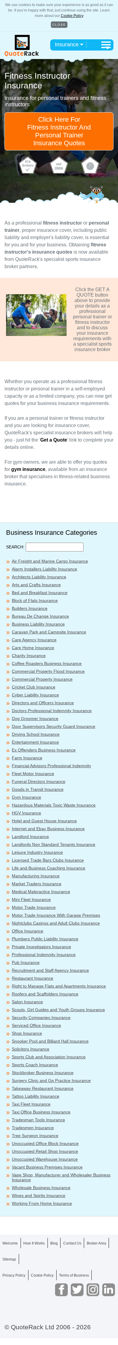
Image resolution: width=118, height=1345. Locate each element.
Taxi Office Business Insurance (41, 1112)
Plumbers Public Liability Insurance (45, 938)
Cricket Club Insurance (33, 687)
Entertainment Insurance (35, 742)
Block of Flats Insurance (35, 600)
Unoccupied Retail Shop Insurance (45, 1151)
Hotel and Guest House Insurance (44, 820)
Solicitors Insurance (30, 1049)
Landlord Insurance (30, 836)
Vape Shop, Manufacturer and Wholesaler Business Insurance (61, 1177)
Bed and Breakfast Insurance (39, 592)
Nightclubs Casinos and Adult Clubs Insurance (56, 923)
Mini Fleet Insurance (31, 899)
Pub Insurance (26, 962)
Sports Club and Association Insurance (49, 1056)
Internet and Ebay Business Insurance (48, 828)
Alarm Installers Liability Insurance (44, 569)
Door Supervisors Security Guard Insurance (53, 726)
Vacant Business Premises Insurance (47, 1167)
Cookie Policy (72, 16)
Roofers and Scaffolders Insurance (45, 993)
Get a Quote (53, 439)
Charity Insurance (29, 655)
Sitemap (9, 1259)
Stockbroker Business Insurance (43, 1072)
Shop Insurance (27, 1033)
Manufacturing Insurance (36, 875)
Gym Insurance (26, 797)
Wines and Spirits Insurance (38, 1195)
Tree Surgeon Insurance (35, 1135)
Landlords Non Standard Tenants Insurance (53, 844)
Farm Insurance (27, 757)
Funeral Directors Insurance (38, 781)
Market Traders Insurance (36, 883)
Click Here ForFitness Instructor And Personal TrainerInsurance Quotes (59, 131)
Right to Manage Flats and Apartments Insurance (59, 986)
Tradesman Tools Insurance (38, 1119)
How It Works (34, 1243)
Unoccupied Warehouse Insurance (45, 1159)
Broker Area (96, 1243)
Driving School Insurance (36, 734)
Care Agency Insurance (34, 639)
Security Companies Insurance (41, 1017)
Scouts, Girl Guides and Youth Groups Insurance (58, 1009)
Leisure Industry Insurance (37, 852)
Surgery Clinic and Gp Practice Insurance (51, 1080)
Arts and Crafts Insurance (36, 584)
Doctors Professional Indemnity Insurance (52, 710)
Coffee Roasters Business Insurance (47, 663)
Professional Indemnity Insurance (44, 954)
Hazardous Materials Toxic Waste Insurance (54, 805)
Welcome (10, 1243)
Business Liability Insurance (38, 624)
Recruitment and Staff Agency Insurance (50, 970)
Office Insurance (27, 931)
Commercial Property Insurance (42, 679)
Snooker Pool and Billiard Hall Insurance (50, 1041)
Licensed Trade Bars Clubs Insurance (48, 860)
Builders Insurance (30, 608)
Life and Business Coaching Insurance (48, 868)
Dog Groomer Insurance (35, 718)
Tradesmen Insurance (33, 1127)
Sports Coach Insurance (35, 1064)
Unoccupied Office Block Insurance (45, 1143)
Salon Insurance (27, 1001)
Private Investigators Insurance (41, 946)
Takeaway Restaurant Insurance (43, 1088)
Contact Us (72, 1243)
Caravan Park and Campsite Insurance (49, 632)
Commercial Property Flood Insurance (48, 671)
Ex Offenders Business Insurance (44, 750)
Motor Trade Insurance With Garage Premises (56, 915)
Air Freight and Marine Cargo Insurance (50, 561)
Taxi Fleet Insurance (31, 1104)
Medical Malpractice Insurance (41, 891)
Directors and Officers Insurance (43, 702)
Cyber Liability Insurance (35, 694)
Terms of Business (74, 1275)
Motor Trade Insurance (34, 907)
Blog (54, 1243)
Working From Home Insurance (42, 1203)
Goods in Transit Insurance (38, 789)
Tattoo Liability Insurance (35, 1096)
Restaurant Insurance (32, 978)
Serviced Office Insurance (36, 1025)
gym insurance (28, 469)
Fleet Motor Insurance (33, 773)
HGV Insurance (26, 813)
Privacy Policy (13, 1275)
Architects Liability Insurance (39, 576)
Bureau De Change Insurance (40, 616)
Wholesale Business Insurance (41, 1187)
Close (59, 24)
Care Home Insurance (33, 647)
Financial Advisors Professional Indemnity (51, 765)
